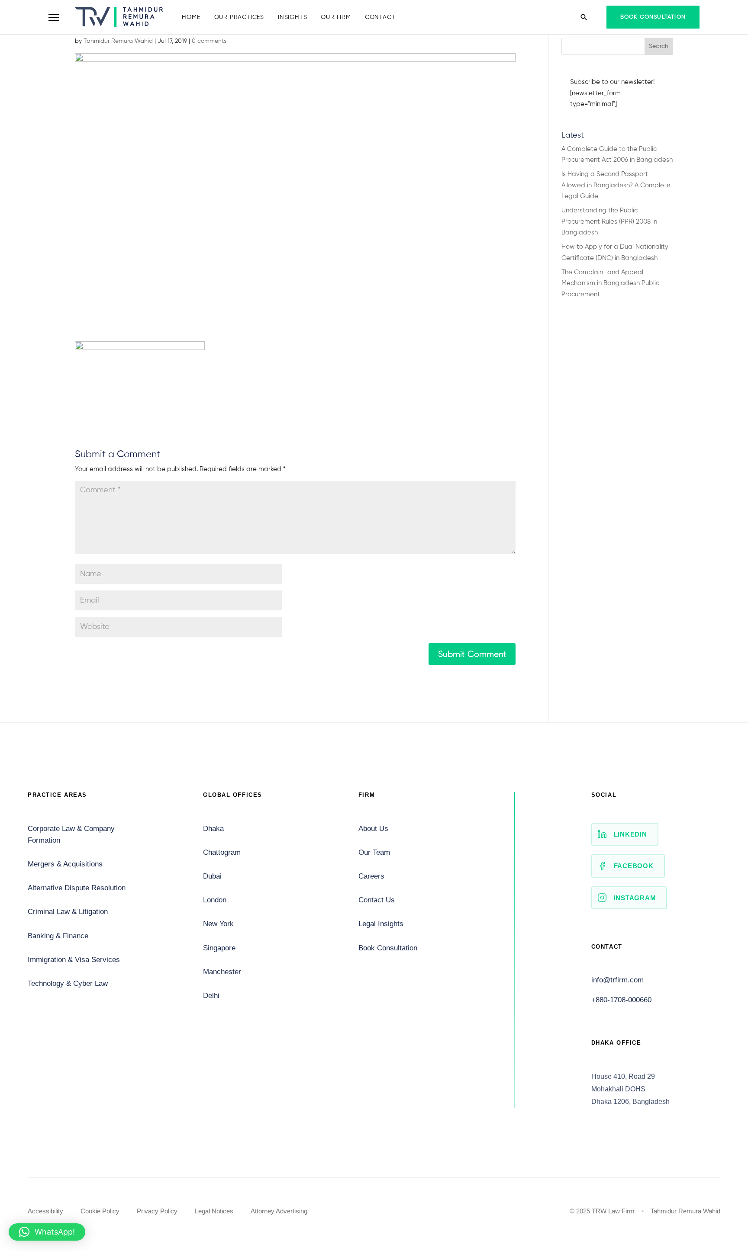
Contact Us (376, 900)
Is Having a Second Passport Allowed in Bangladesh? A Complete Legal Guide (616, 185)
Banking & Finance (58, 936)
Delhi (211, 995)
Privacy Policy (157, 1211)
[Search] (584, 17)
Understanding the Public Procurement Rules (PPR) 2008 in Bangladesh (609, 221)
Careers (371, 876)
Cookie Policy (100, 1211)
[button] (47, 1232)
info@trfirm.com (617, 980)
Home (191, 17)
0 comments (209, 41)
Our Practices (239, 17)
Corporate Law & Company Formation (71, 834)
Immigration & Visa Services (74, 960)
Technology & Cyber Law (68, 983)
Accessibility (45, 1211)
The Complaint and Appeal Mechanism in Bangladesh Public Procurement (610, 283)
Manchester (222, 972)
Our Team (374, 852)
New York (218, 924)
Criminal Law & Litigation (68, 912)
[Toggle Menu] (53, 17)
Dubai (212, 876)
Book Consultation (653, 17)
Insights (292, 17)
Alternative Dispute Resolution (77, 888)
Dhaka (213, 828)
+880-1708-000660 (621, 1000)
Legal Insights (380, 924)
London (214, 900)
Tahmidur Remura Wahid (118, 41)
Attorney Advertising (279, 1211)
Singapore (219, 948)
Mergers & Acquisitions (65, 864)
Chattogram (222, 852)
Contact (380, 17)
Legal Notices (214, 1211)
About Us (373, 828)
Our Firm (336, 17)
